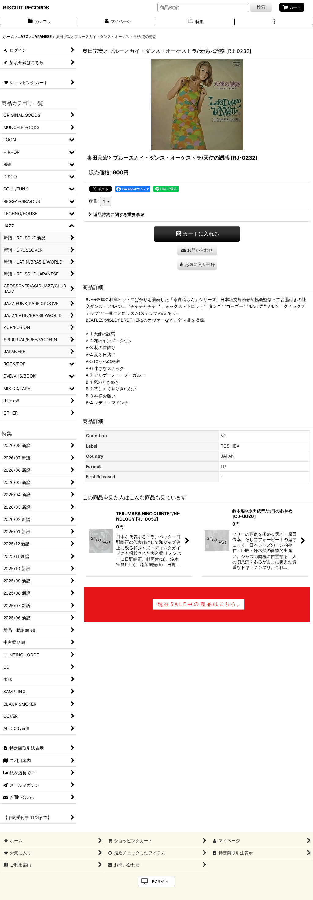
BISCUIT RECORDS (26, 8)
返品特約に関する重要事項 (119, 214)
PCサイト (160, 881)
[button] (274, 22)
